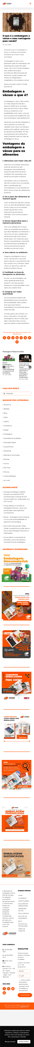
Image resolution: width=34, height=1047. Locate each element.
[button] (4, 368)
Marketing (7, 452)
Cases (6, 419)
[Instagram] (8, 990)
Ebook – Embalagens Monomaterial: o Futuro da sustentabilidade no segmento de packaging (16, 521)
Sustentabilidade (10, 478)
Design (6, 431)
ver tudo (7, 482)
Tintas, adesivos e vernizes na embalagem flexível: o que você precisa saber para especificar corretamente (25, 368)
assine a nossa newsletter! (20, 323)
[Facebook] (4, 990)
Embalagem (8, 436)
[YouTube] (13, 990)
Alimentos (7, 406)
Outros (6, 465)
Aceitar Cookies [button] (24, 1041)
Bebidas (6, 410)
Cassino (6, 423)
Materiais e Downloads (12, 457)
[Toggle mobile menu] (30, 3)
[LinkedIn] (4, 994)
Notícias (6, 461)
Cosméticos (8, 427)
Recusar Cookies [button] (10, 1041)
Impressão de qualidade (12, 440)
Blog (5, 415)
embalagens (8, 139)
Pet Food (7, 469)
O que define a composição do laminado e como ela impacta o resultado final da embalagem (15, 541)
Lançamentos (8, 448)
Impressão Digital (10, 444)
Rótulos (6, 473)
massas (19, 75)
